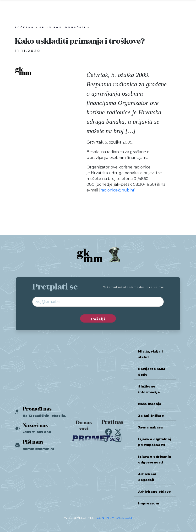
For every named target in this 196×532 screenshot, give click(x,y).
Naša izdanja (149, 404)
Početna (24, 27)
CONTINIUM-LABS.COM (114, 518)
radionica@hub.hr (117, 190)
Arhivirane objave (154, 491)
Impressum (148, 503)
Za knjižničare (151, 415)
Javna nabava (150, 427)
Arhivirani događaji (62, 27)
